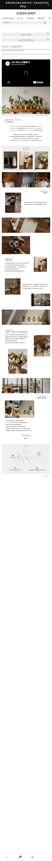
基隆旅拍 (41, 18)
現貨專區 (30, 18)
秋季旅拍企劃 (8, 18)
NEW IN (20, 18)
